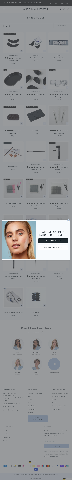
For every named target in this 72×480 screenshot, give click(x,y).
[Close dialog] (68, 221)
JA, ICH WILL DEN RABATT (53, 241)
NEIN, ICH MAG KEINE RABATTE (53, 247)
